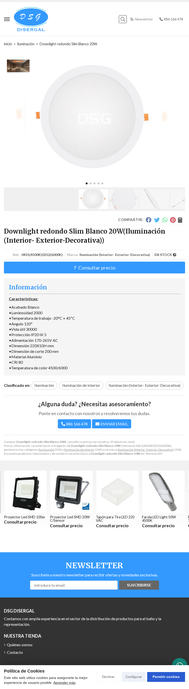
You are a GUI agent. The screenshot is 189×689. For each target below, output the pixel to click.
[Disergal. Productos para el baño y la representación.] (31, 19)
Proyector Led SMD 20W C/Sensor (70, 519)
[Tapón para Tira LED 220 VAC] (117, 492)
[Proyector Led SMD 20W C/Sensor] (71, 492)
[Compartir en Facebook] (148, 220)
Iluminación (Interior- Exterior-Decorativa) (145, 449)
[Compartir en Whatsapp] (165, 220)
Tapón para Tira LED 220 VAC (115, 519)
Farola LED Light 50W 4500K (159, 519)
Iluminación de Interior (79, 449)
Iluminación (46, 449)
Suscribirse (139, 585)
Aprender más (64, 683)
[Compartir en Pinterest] (172, 220)
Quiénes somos (19, 644)
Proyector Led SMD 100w (24, 517)
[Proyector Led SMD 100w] (25, 492)
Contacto (15, 652)
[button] (87, 183)
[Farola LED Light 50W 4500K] (163, 492)
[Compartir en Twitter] (157, 220)
